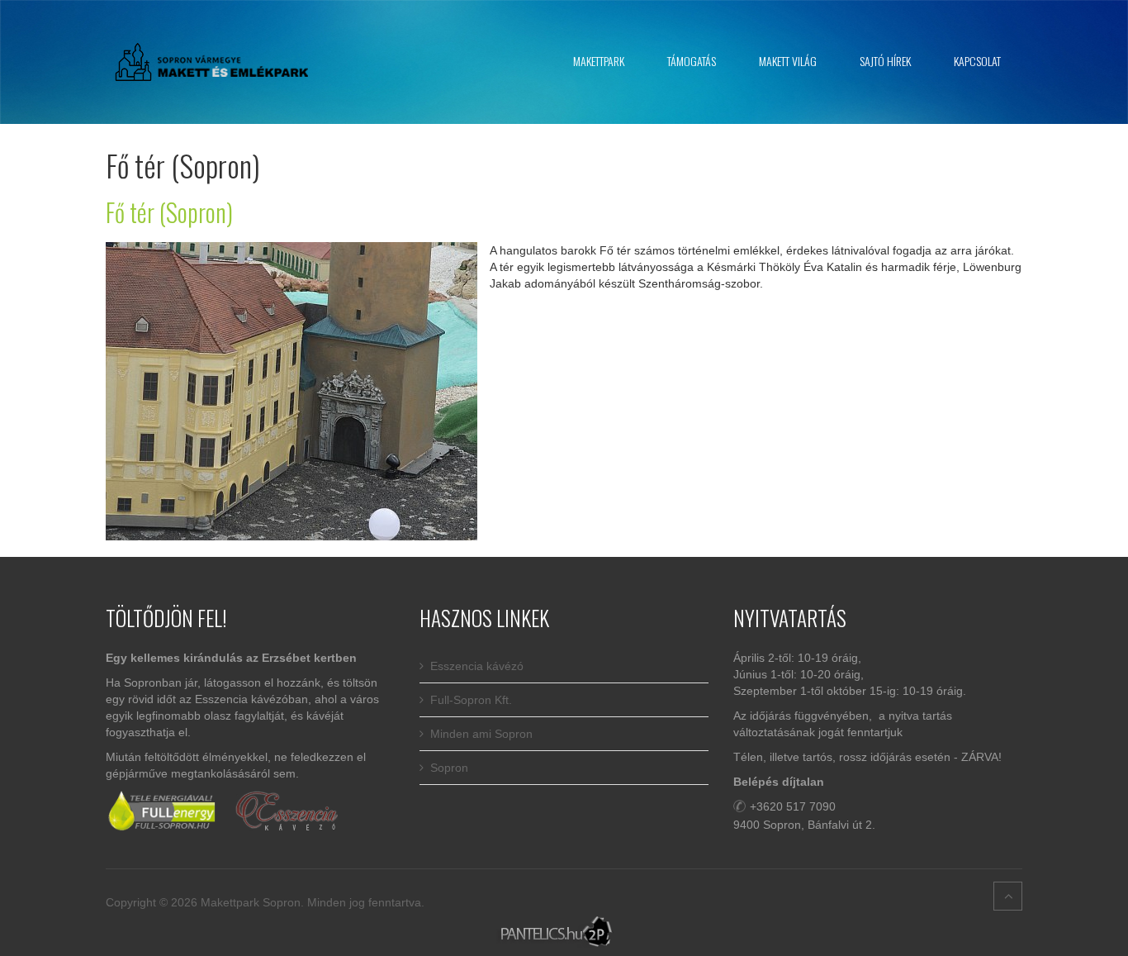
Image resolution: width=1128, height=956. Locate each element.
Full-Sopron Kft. (471, 699)
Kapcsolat (977, 60)
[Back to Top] (1007, 896)
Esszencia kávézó (477, 666)
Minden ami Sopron (481, 733)
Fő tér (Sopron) (169, 212)
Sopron (449, 767)
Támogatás (691, 60)
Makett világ (788, 60)
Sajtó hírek (885, 60)
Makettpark (598, 60)
